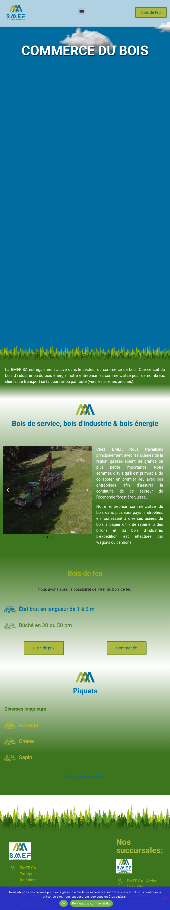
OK (64, 903)
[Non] (163, 898)
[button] (81, 11)
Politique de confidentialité (91, 903)
